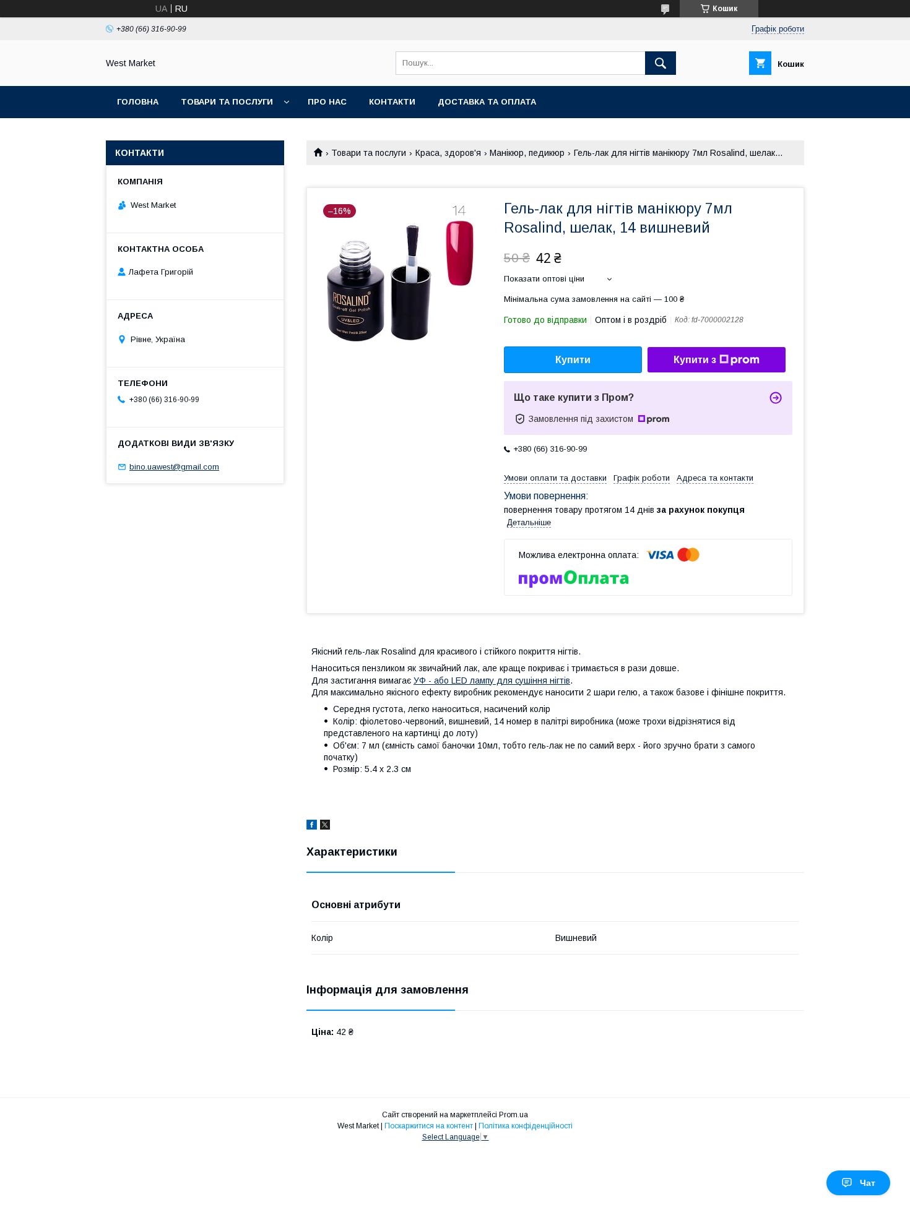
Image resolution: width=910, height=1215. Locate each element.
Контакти (392, 101)
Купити (573, 359)
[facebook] (311, 826)
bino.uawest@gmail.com (174, 466)
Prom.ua (513, 1114)
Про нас (327, 101)
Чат (867, 1183)
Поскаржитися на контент (428, 1126)
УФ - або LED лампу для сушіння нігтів (492, 680)
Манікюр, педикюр (527, 153)
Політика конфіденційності (526, 1126)
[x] (325, 826)
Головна (137, 101)
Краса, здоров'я (448, 153)
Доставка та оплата (487, 101)
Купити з (695, 359)
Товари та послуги (227, 101)
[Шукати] (660, 63)
